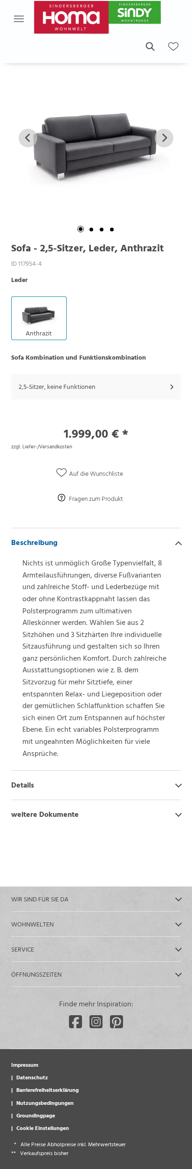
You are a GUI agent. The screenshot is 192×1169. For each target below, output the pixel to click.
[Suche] (149, 46)
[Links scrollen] (28, 138)
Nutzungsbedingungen (45, 1102)
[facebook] (75, 1022)
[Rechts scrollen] (164, 138)
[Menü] (18, 18)
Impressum (24, 1064)
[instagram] (96, 1022)
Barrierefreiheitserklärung (47, 1089)
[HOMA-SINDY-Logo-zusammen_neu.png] (99, 18)
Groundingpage (35, 1115)
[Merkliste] (173, 46)
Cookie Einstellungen (42, 1127)
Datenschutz (32, 1077)
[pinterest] (116, 1022)
